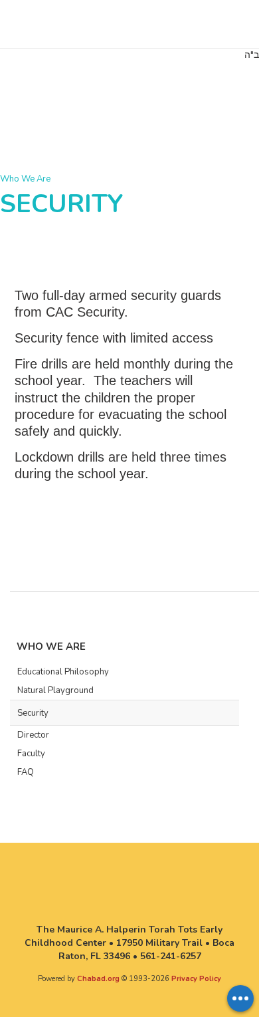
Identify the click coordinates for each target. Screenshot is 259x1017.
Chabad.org (98, 979)
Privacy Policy (196, 979)
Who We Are (25, 179)
